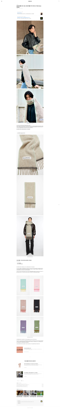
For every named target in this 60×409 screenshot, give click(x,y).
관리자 (32, 407)
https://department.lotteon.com (20, 16)
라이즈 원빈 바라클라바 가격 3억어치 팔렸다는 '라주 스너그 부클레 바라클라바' (23, 384)
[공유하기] (18, 380)
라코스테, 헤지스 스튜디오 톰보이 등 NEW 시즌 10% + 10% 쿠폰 (24, 18)
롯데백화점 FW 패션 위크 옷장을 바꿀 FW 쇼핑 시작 (23, 17)
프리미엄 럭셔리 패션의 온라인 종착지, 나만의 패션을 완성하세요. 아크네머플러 (25, 13)
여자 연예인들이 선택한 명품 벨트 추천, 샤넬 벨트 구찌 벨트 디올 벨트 (22, 385)
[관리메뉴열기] (58, 1)
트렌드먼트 (30, 1)
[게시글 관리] (19, 380)
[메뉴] (1, 1)
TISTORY (30, 407)
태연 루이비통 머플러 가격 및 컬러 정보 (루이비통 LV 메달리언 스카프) (22, 386)
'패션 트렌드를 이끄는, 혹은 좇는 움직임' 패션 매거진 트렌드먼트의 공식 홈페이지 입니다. (26, 401)
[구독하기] (58, 204)
